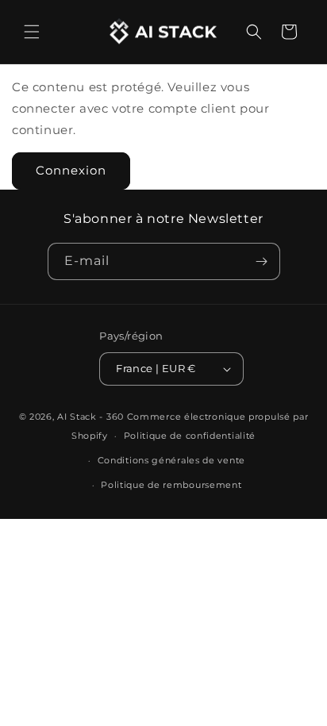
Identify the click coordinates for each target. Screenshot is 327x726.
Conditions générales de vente (171, 460)
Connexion (71, 170)
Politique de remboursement (171, 484)
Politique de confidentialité (190, 435)
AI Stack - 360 (90, 416)
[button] (31, 31)
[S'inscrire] (261, 261)
